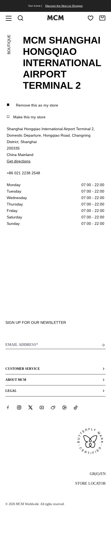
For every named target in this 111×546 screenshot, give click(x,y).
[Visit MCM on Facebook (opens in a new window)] (7, 407)
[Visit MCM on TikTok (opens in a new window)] (75, 407)
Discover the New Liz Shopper (64, 5)
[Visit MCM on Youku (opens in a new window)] (64, 407)
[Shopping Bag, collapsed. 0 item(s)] (102, 18)
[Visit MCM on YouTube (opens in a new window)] (41, 407)
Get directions (18, 161)
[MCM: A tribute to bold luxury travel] (55, 19)
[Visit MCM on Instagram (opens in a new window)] (19, 407)
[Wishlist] (90, 18)
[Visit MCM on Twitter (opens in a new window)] (30, 407)
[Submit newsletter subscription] (103, 345)
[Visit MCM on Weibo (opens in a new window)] (53, 407)
